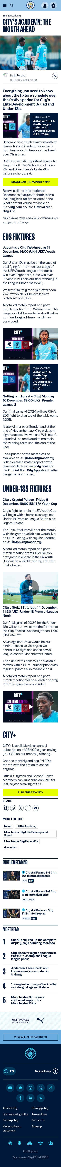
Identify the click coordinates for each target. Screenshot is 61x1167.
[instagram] (30, 1088)
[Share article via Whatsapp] (13, 808)
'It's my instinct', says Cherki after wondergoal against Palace (34, 986)
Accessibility (10, 1108)
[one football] (40, 1098)
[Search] (11, 5)
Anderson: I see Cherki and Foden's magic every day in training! (29, 971)
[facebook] (20, 1098)
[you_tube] (10, 1087)
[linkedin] (30, 1097)
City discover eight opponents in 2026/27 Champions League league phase (33, 956)
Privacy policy (40, 1108)
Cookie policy (10, 1120)
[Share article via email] (36, 808)
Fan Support (30, 1151)
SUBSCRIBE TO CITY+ (30, 792)
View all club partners (30, 1037)
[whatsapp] (20, 1088)
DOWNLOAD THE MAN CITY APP (30, 182)
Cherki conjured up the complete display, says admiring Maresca (33, 941)
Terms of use (39, 1114)
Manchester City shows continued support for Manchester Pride (27, 1000)
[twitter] (41, 1088)
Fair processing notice (15, 1114)
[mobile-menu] (5, 5)
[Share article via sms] (6, 808)
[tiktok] (51, 1088)
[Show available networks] (55, 76)
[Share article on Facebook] (28, 808)
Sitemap (37, 1126)
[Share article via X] (21, 808)
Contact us (38, 1120)
